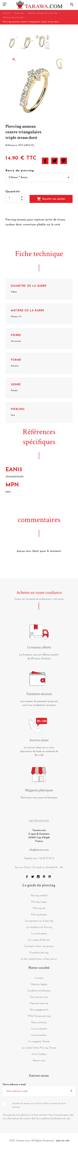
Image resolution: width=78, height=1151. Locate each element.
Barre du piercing (19, 170)
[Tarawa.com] (39, 4)
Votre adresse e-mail (14, 1084)
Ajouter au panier (51, 199)
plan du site (62, 1140)
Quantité (12, 191)
